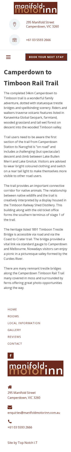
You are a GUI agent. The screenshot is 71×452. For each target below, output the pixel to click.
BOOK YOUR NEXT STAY (46, 57)
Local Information (24, 323)
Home (12, 309)
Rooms (13, 316)
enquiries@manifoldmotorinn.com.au (34, 413)
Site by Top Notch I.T (22, 443)
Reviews (14, 337)
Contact (15, 343)
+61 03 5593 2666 (38, 40)
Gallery (14, 330)
